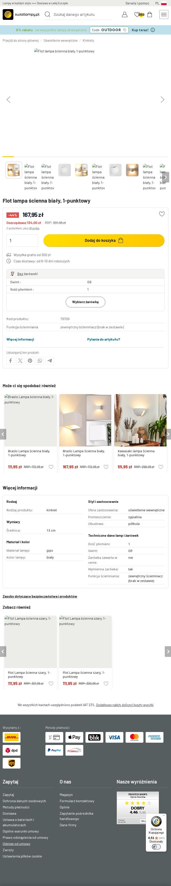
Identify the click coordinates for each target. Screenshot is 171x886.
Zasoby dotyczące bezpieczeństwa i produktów (40, 596)
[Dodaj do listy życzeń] (162, 214)
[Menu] (164, 816)
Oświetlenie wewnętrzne (61, 40)
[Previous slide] (5, 177)
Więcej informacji (20, 339)
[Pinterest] (30, 361)
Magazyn (66, 794)
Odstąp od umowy (16, 843)
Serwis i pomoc (137, 3)
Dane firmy (68, 825)
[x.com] (20, 361)
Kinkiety (88, 40)
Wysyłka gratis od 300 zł (32, 255)
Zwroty (8, 850)
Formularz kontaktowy (77, 801)
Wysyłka (34, 228)
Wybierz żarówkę (85, 302)
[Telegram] (50, 361)
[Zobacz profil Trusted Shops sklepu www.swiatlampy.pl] (142, 807)
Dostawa (9, 813)
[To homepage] (21, 14)
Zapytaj (8, 794)
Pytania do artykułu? (103, 339)
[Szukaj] (47, 14)
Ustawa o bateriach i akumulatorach (18, 822)
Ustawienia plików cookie (22, 856)
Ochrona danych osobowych (24, 801)
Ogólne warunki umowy (21, 831)
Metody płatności (16, 807)
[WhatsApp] (40, 361)
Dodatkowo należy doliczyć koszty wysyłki (125, 705)
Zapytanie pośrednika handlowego (76, 816)
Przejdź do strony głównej (21, 40)
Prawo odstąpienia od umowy (25, 837)
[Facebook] (10, 361)
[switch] (156, 846)
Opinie (65, 807)
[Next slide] (165, 177)
